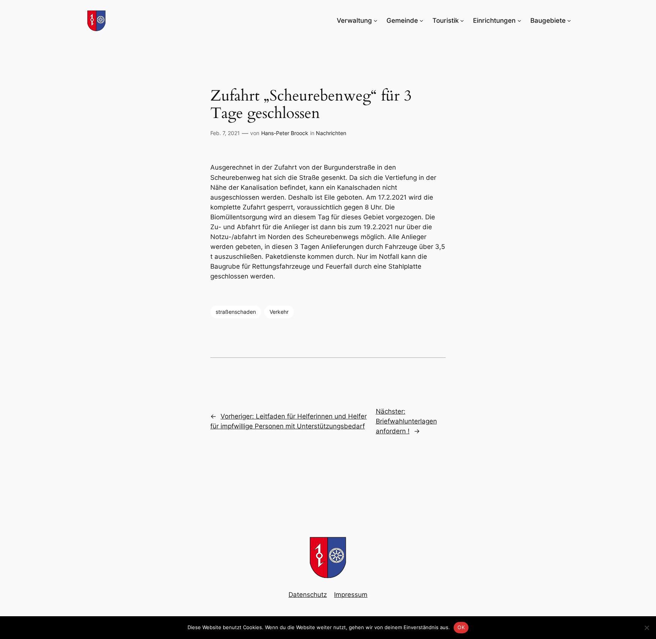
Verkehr (279, 311)
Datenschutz (308, 594)
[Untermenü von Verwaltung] (375, 20)
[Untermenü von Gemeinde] (421, 20)
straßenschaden (236, 311)
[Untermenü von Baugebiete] (569, 20)
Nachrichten (331, 133)
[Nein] (646, 627)
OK (461, 627)
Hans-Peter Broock (284, 133)
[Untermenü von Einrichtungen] (519, 20)
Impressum (350, 594)
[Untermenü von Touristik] (462, 20)
